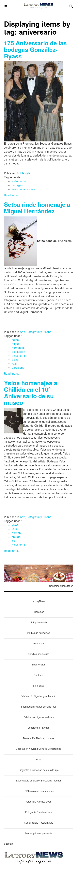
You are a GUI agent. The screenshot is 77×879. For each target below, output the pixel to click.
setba (15, 340)
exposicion (18, 352)
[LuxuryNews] (38, 6)
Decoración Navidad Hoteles (38, 738)
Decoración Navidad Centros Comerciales (38, 748)
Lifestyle (25, 173)
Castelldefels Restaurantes (38, 822)
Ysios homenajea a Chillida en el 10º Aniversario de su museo (30, 392)
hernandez (18, 348)
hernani (16, 533)
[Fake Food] (38, 573)
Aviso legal (38, 643)
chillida (16, 537)
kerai (38, 759)
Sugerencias (38, 664)
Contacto (38, 675)
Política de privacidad (38, 632)
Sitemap (8, 843)
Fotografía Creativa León (38, 812)
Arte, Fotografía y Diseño (35, 332)
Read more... (12, 195)
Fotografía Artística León (38, 801)
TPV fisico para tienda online (38, 791)
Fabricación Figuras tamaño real (38, 706)
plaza (15, 360)
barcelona (18, 367)
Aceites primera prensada (38, 833)
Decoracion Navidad (38, 727)
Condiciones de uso (38, 654)
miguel (16, 344)
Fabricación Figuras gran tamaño (38, 696)
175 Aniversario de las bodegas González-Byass (35, 49)
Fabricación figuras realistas (38, 717)
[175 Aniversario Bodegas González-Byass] (33, 101)
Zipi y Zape (38, 685)
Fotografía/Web (38, 622)
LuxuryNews (38, 601)
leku (14, 529)
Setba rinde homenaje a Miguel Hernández (37, 207)
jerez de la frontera (24, 189)
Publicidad (38, 611)
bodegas (17, 185)
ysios (15, 525)
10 (13, 541)
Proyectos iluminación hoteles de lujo (39, 770)
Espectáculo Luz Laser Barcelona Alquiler (38, 780)
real (14, 364)
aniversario (19, 181)
